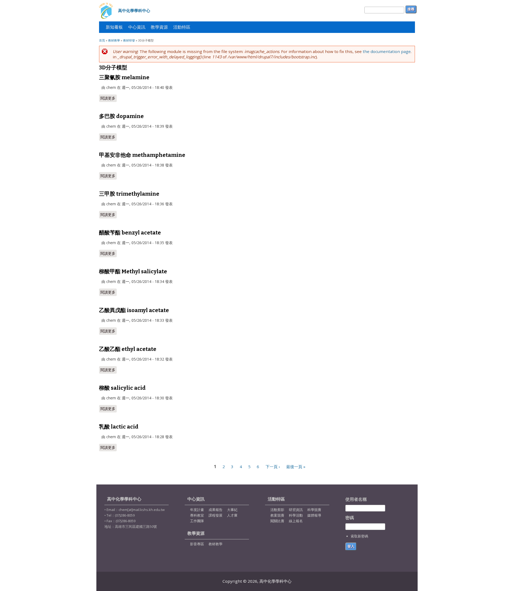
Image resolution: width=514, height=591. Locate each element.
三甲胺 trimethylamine (129, 194)
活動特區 (180, 28)
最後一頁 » (295, 466)
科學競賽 (314, 509)
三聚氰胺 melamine (124, 77)
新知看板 (114, 27)
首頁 (102, 40)
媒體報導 (314, 515)
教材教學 (114, 40)
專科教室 (197, 515)
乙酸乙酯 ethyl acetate (127, 349)
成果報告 (215, 509)
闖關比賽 (277, 520)
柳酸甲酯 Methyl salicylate (133, 271)
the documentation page (387, 51)
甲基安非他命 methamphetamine (142, 155)
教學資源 (159, 27)
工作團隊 (197, 520)
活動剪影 (277, 509)
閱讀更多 (108, 98)
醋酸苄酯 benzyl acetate (130, 232)
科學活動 (296, 515)
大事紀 (232, 509)
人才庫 (232, 515)
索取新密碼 (359, 536)
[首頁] (106, 11)
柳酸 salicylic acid (122, 388)
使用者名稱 (356, 499)
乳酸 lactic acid (118, 426)
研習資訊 (296, 509)
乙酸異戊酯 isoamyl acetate (134, 310)
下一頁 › (273, 466)
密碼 (349, 518)
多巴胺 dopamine (121, 116)
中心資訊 (136, 27)
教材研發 (129, 40)
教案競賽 (277, 515)
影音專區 (197, 543)
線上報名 (296, 520)
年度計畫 (197, 509)
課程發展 (215, 515)
